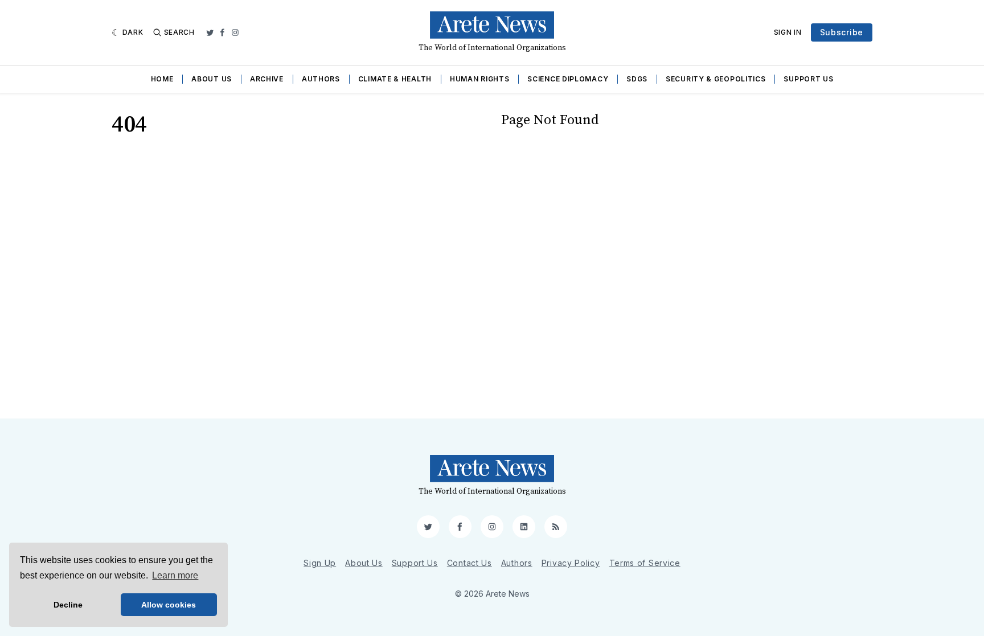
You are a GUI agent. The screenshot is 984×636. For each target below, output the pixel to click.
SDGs (636, 79)
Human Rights (479, 79)
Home (162, 79)
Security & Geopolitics (715, 79)
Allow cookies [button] (168, 604)
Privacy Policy (571, 563)
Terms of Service (644, 563)
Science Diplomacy (567, 79)
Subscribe (841, 32)
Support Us (808, 79)
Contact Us (469, 563)
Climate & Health (395, 79)
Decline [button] (68, 604)
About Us (211, 79)
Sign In (788, 32)
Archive (267, 79)
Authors (321, 79)
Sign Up (320, 563)
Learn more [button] (175, 575)
